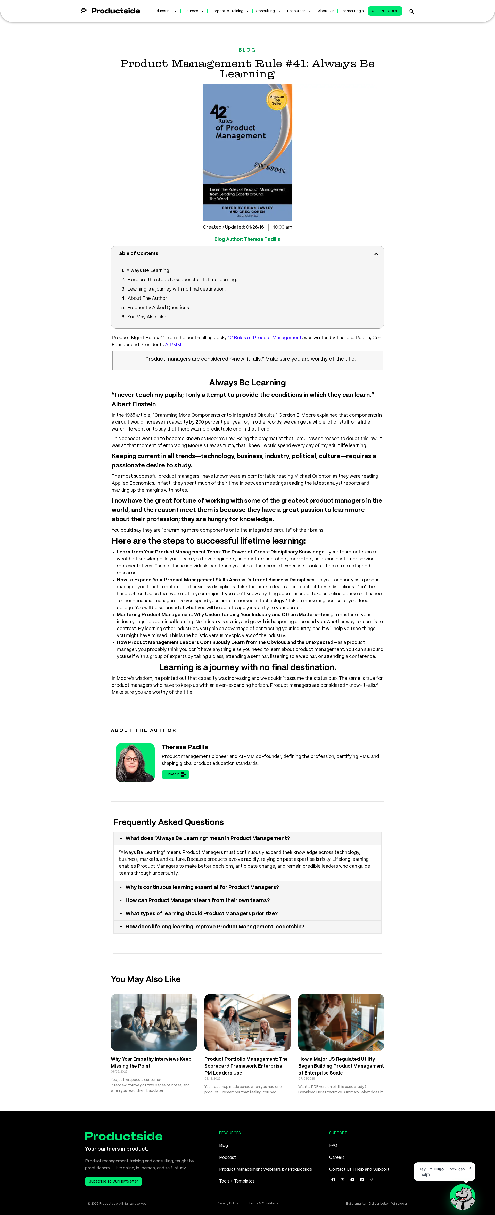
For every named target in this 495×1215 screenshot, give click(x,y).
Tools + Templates (236, 1181)
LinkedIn (172, 774)
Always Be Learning (147, 270)
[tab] (247, 838)
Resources (296, 11)
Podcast (227, 1158)
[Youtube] (352, 1180)
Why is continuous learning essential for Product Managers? (202, 887)
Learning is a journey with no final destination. (176, 289)
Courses (191, 11)
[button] (376, 254)
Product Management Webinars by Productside (265, 1169)
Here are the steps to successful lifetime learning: (182, 280)
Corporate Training (227, 11)
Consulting (265, 11)
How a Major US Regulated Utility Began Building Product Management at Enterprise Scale (341, 1066)
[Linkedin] (362, 1180)
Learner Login (352, 11)
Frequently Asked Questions (158, 307)
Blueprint (163, 11)
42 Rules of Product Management (264, 338)
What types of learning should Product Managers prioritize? (202, 913)
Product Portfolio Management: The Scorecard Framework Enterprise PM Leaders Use (246, 1066)
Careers (336, 1158)
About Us (326, 11)
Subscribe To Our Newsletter (113, 1181)
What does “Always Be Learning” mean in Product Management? (208, 838)
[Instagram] (371, 1180)
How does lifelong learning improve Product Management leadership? (215, 926)
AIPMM (173, 345)
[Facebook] (333, 1180)
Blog (223, 1146)
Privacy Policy (227, 1203)
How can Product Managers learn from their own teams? (198, 900)
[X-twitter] (343, 1180)
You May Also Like (146, 317)
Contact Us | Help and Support (359, 1169)
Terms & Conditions (263, 1203)
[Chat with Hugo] (462, 1197)
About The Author (147, 298)
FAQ (333, 1146)
